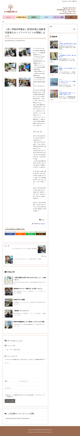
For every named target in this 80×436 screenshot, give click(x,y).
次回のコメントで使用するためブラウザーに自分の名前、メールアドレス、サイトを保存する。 (25, 395)
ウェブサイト (8, 388)
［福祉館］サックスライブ (21, 310)
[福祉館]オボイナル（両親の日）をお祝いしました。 (28, 288)
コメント (7, 362)
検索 (51, 26)
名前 (6, 381)
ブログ (42, 219)
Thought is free (48, 432)
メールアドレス (23, 381)
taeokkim (42, 223)
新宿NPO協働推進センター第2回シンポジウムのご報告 (29, 321)
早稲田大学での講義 (19, 299)
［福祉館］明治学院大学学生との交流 (67, 43)
